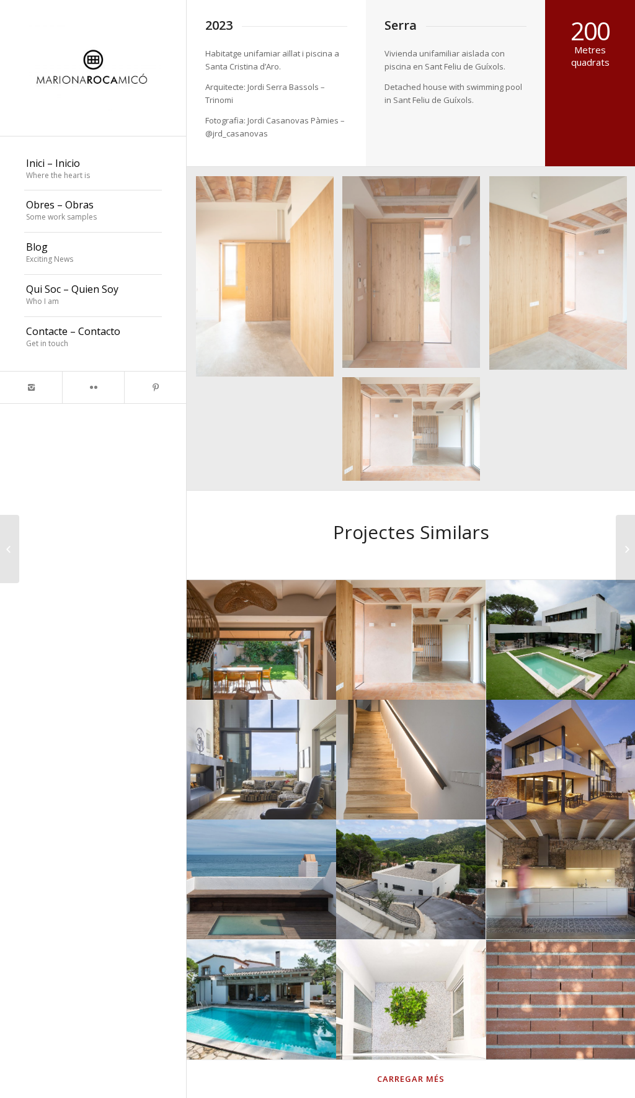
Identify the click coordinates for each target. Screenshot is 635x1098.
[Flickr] (93, 387)
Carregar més (411, 1078)
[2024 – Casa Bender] (9, 549)
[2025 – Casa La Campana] (625, 549)
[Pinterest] (155, 387)
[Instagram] (31, 387)
